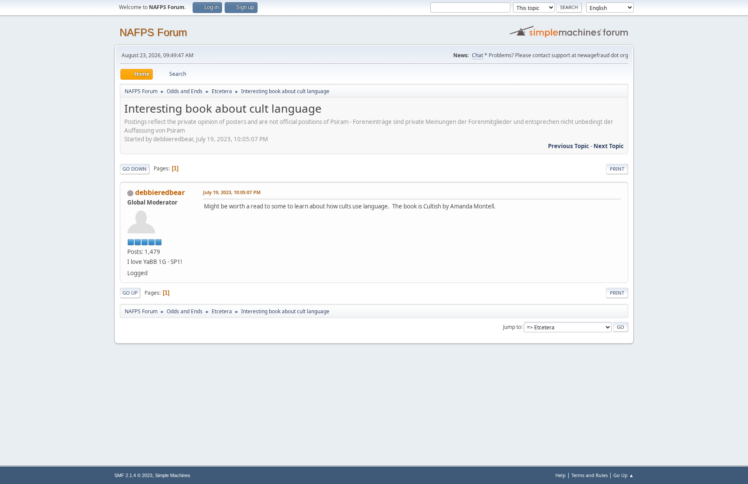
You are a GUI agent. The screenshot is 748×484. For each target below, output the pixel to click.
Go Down (135, 169)
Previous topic (568, 146)
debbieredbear (160, 192)
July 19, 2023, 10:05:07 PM (232, 192)
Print (617, 169)
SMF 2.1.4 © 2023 (133, 475)
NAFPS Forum (153, 32)
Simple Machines (172, 475)
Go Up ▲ (623, 475)
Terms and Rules (589, 475)
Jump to (512, 326)
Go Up (130, 292)
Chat (477, 55)
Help (560, 475)
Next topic (608, 146)
